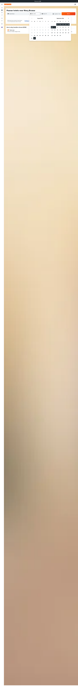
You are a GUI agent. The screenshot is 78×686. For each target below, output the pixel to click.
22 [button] (48, 32)
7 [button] (45, 27)
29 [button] (48, 35)
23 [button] (31, 35)
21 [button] (45, 32)
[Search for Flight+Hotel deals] (1, 15)
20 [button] (42, 32)
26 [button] (40, 35)
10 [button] (34, 30)
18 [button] (37, 32)
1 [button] (57, 24)
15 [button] (48, 30)
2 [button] (60, 24)
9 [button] (60, 27)
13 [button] (42, 30)
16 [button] (31, 32)
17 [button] (34, 32)
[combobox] (19, 14)
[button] (76, 1)
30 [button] (31, 38)
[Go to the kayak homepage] (7, 4)
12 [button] (68, 27)
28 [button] (45, 35)
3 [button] (34, 27)
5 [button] (68, 24)
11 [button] (37, 30)
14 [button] (45, 30)
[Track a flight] (1, 21)
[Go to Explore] (1, 18)
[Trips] (1, 24)
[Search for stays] (1, 10)
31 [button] (34, 38)
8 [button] (48, 27)
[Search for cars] (1, 12)
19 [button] (68, 30)
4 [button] (37, 27)
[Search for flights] (1, 8)
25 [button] (37, 35)
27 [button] (42, 35)
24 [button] (34, 35)
